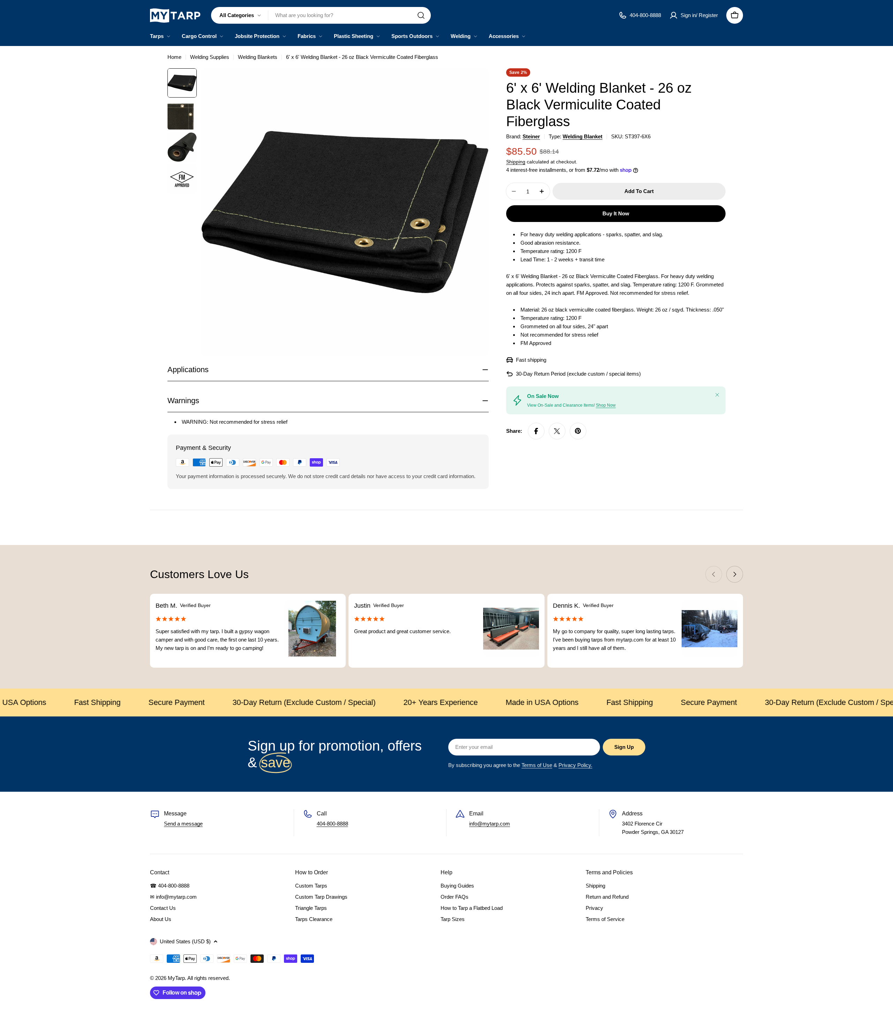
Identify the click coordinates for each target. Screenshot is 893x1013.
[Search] (421, 15)
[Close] (717, 394)
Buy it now (615, 213)
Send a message (183, 824)
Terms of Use (536, 765)
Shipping (515, 161)
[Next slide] (734, 574)
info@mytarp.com (489, 824)
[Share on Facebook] (536, 431)
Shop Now (606, 405)
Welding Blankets (257, 57)
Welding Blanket (582, 136)
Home (174, 57)
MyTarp (176, 978)
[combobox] (321, 15)
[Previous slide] (713, 574)
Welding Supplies (209, 57)
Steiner (531, 136)
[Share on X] (557, 431)
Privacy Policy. (575, 765)
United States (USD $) (185, 941)
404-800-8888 (332, 824)
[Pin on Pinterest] (578, 431)
